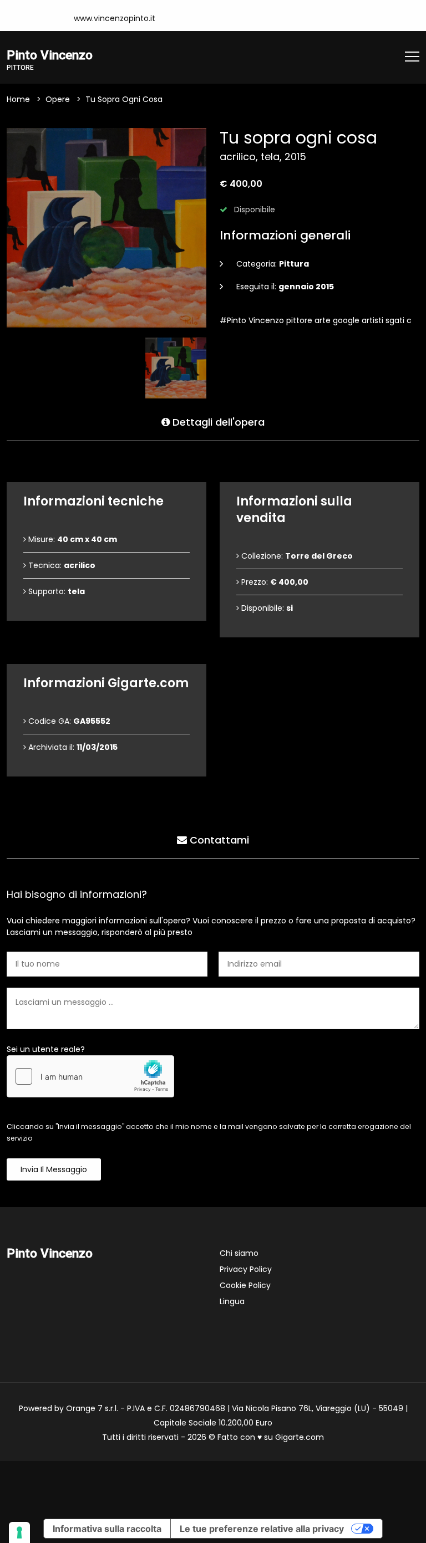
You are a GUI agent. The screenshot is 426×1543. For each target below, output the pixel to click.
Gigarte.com (299, 1437)
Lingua (232, 1301)
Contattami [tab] (218, 840)
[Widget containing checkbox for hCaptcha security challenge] (90, 1076)
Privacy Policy (246, 1269)
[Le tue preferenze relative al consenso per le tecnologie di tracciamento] (19, 1532)
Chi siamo (239, 1253)
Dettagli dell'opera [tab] (217, 422)
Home (18, 99)
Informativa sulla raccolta (107, 1528)
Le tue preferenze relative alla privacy (262, 1528)
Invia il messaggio (54, 1169)
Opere (57, 99)
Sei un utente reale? (46, 1049)
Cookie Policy (245, 1285)
